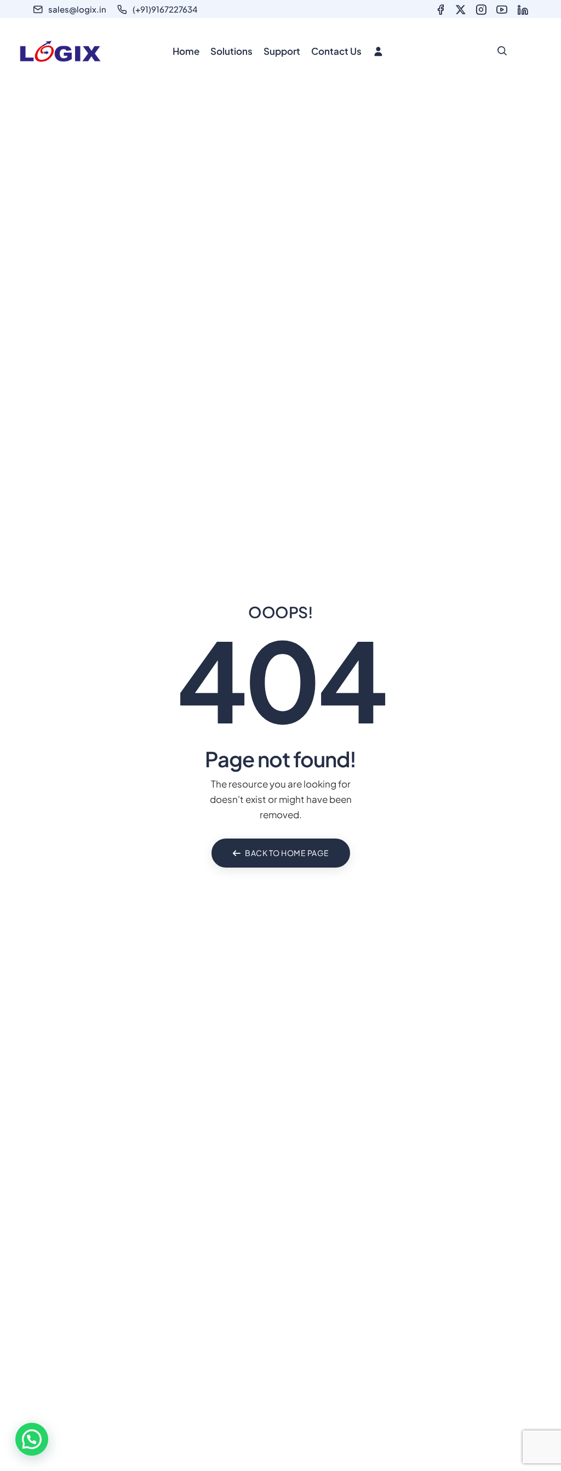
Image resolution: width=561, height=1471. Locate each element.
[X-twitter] (461, 9)
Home (186, 51)
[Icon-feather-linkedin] (522, 9)
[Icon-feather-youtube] (501, 9)
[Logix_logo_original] (60, 51)
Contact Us (336, 51)
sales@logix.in (77, 9)
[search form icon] (501, 51)
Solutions (231, 51)
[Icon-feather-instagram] (481, 9)
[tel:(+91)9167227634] (122, 9)
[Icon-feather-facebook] (440, 9)
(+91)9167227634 (165, 9)
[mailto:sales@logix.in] (38, 9)
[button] (31, 1439)
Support (282, 51)
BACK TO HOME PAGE (287, 853)
